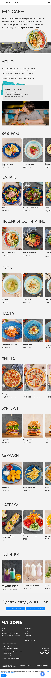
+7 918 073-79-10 (45, 650)
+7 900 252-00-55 (45, 648)
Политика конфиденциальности (9, 666)
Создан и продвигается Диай (42, 665)
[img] (12, 2)
